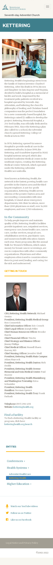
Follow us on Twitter (21, 513)
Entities (11, 446)
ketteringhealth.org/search (18, 424)
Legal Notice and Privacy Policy (22, 543)
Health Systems (17, 467)
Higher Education (18, 484)
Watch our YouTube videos (24, 506)
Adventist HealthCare (20, 474)
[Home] (14, 7)
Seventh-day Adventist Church (22, 15)
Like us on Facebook (21, 519)
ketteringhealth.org (23, 407)
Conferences (15, 461)
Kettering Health (17, 478)
